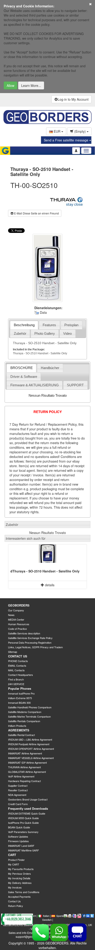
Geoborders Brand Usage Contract (28, 799)
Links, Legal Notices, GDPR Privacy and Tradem (35, 647)
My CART (13, 864)
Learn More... (31, 85)
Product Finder (16, 860)
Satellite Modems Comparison (24, 712)
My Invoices (15, 887)
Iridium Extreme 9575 (20, 698)
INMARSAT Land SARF (21, 845)
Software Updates (18, 836)
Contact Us (14, 901)
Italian (46, 916)
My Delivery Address (20, 883)
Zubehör (20, 333)
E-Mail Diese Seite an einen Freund (36, 213)
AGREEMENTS (18, 730)
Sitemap (12, 652)
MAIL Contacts (16, 670)
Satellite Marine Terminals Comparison (29, 716)
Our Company (16, 610)
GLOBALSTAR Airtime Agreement (27, 772)
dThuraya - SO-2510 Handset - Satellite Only (45, 571)
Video (67, 333)
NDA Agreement (17, 795)
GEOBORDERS (19, 605)
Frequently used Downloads (28, 808)
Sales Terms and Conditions (23, 892)
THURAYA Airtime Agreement (24, 767)
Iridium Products (17, 725)
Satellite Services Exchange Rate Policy (30, 638)
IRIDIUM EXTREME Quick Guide (26, 813)
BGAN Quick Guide (19, 827)
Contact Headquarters (20, 675)
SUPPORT (75, 385)
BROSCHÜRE (21, 368)
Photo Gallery (44, 333)
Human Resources (18, 624)
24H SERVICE (16, 684)
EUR (57, 131)
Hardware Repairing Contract (24, 781)
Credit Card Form (18, 804)
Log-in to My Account (73, 99)
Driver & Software (23, 376)
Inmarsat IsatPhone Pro (21, 693)
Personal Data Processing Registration (29, 642)
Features (49, 325)
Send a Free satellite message (66, 140)
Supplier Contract (17, 785)
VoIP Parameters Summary (23, 832)
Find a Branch (16, 679)
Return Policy (15, 906)
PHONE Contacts (18, 661)
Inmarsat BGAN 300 (19, 702)
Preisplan (71, 325)
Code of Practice (17, 628)
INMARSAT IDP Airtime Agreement (27, 762)
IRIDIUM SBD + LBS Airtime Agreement (30, 739)
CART (12, 855)
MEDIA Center (16, 619)
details (49, 585)
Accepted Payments (19, 896)
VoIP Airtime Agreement (21, 776)
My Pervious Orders (19, 873)
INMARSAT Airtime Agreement (25, 753)
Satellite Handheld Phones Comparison (29, 707)
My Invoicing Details (19, 878)
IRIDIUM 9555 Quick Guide (23, 818)
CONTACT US (17, 656)
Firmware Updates (18, 841)
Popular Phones (19, 688)
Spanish (60, 916)
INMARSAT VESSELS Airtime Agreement (31, 758)
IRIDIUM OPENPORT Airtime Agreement (31, 749)
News (11, 615)
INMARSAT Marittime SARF (23, 850)
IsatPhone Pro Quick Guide (23, 822)
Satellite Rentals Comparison (24, 721)
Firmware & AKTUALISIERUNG (34, 385)
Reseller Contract (18, 790)
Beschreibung (24, 325)
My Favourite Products (21, 869)
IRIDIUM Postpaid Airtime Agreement (28, 744)
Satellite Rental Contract (21, 735)
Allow (10, 85)
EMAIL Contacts (17, 665)
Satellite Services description (24, 633)
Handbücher (50, 368)
